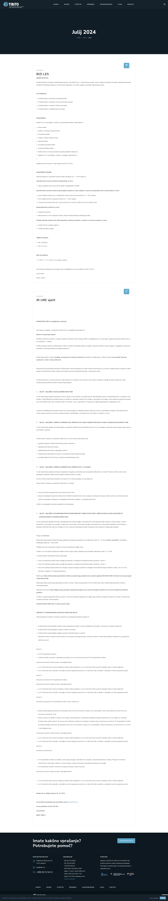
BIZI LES (42, 74)
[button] (164, 4)
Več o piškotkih (154, 898)
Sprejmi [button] (163, 898)
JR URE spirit (45, 300)
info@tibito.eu (73, 802)
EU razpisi (39, 70)
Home (79, 38)
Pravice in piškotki (69, 879)
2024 (84, 38)
